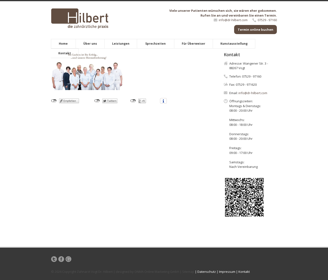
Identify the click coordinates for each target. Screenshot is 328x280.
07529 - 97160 (267, 20)
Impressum (227, 271)
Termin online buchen (255, 29)
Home (63, 44)
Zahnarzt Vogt (87, 271)
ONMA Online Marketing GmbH (156, 271)
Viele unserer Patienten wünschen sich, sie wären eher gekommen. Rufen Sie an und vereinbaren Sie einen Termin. (223, 13)
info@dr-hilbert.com (233, 20)
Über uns (90, 44)
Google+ (68, 259)
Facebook (61, 259)
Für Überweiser (193, 44)
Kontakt (64, 53)
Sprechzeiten (155, 44)
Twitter (54, 259)
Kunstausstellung (234, 44)
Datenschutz (206, 271)
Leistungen (121, 44)
